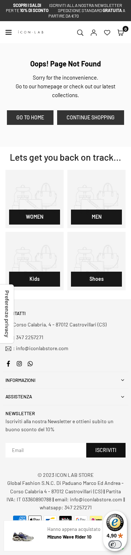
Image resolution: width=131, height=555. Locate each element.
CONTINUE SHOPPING (91, 117)
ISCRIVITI (105, 450)
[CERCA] (80, 32)
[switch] (115, 544)
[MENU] (10, 32)
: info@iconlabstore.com (40, 348)
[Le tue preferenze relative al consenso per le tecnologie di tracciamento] (7, 313)
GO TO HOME (30, 117)
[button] (120, 32)
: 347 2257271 (28, 337)
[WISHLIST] (107, 32)
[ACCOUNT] (93, 32)
